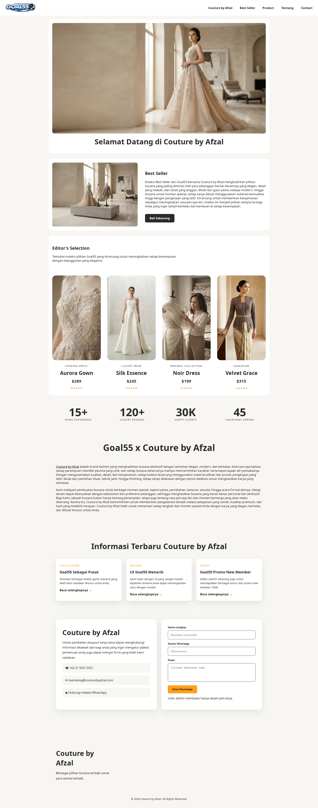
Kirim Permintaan (182, 689)
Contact (306, 8)
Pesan (171, 660)
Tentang (287, 8)
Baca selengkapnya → (76, 590)
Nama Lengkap (177, 627)
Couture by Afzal (220, 8)
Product (268, 8)
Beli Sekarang (160, 218)
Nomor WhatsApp (178, 643)
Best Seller (247, 8)
